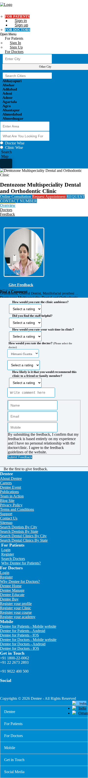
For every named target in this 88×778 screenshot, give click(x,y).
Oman (83, 713)
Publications (9, 492)
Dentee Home (11, 586)
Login (6, 550)
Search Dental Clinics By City (23, 536)
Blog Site (7, 500)
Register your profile (16, 603)
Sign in (21, 21)
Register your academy (17, 617)
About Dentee (11, 478)
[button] (44, 378)
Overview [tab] (7, 205)
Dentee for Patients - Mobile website (28, 626)
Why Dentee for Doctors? (20, 581)
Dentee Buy (9, 599)
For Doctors (14, 52)
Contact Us (8, 518)
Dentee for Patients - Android (22, 631)
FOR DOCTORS (17, 30)
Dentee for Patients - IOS (19, 635)
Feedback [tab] (7, 214)
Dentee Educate (12, 595)
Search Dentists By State (19, 531)
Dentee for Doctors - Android (22, 644)
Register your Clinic (15, 608)
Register (7, 554)
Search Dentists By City (18, 527)
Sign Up (16, 47)
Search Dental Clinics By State (24, 540)
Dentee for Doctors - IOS (19, 648)
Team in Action (12, 496)
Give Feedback (21, 285)
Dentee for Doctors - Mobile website (28, 640)
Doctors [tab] (6, 210)
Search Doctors (13, 559)
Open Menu (8, 34)
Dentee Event (10, 487)
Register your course (16, 612)
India (82, 708)
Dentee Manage (12, 590)
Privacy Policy (11, 505)
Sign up (21, 25)
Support (6, 514)
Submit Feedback (19, 457)
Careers (6, 483)
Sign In (15, 43)
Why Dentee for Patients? (21, 563)
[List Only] (6, 163)
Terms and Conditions (17, 509)
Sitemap (6, 523)
